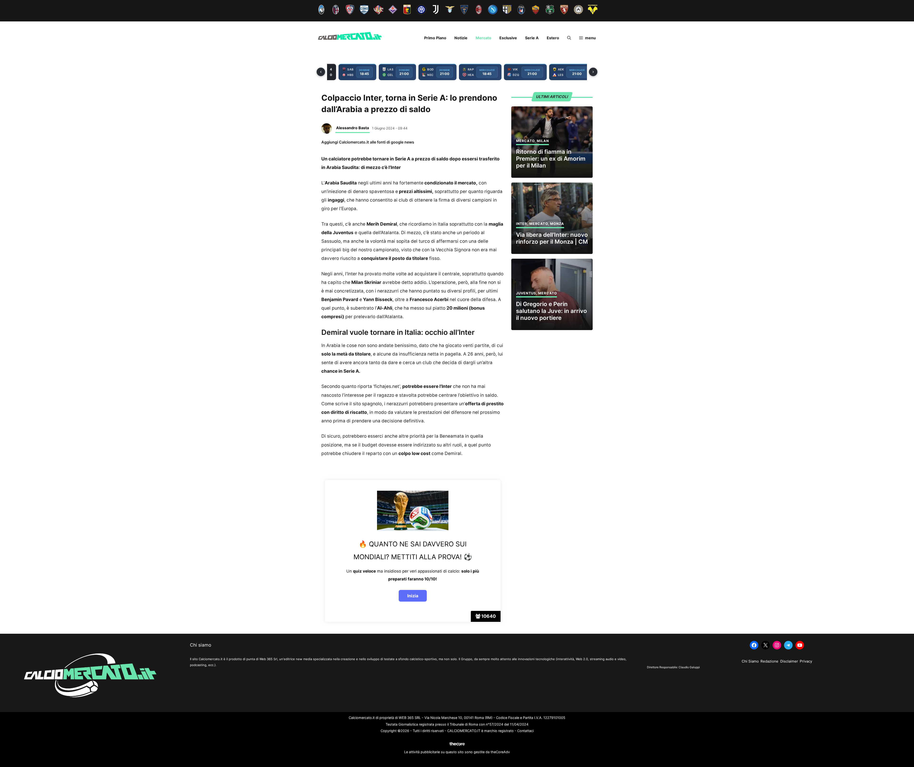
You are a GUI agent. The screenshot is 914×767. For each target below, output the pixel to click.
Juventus (526, 293)
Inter (521, 224)
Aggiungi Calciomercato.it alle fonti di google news (367, 142)
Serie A (532, 37)
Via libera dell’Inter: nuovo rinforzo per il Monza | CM (552, 238)
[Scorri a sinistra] (321, 72)
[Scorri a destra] (593, 72)
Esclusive (508, 37)
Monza (557, 224)
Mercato (483, 37)
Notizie (460, 37)
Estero (553, 37)
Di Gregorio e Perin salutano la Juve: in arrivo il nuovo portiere (551, 311)
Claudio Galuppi (689, 667)
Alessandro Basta (352, 127)
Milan (543, 141)
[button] (569, 38)
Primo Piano (435, 37)
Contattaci (525, 731)
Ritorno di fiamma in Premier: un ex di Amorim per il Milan (551, 158)
